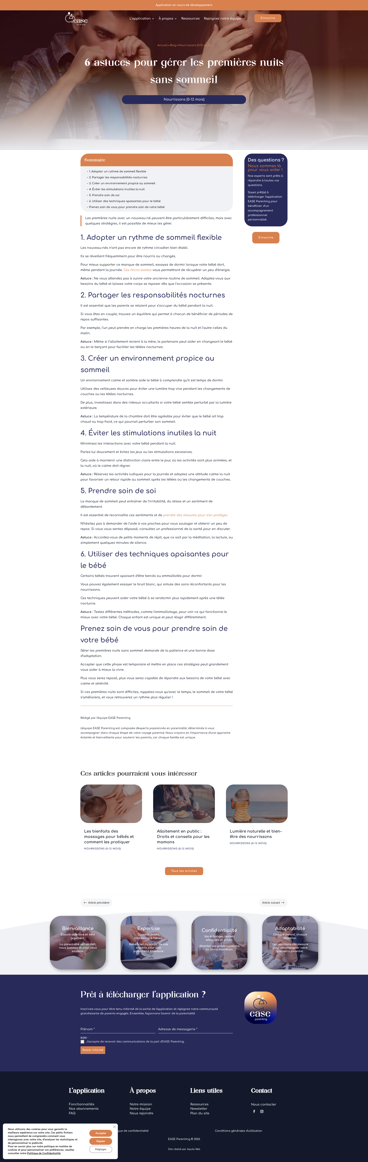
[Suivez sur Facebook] (254, 1111)
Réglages (100, 1149)
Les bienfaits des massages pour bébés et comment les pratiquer (109, 836)
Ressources (199, 1104)
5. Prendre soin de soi (102, 195)
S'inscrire (267, 18)
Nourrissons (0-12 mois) (195, 45)
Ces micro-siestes (138, 270)
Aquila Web (193, 1149)
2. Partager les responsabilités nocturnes (116, 177)
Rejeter (100, 1141)
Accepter (100, 1133)
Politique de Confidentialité (43, 1153)
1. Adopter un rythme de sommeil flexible (116, 171)
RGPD (84, 1038)
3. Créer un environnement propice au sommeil (120, 183)
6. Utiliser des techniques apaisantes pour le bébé (123, 201)
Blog (173, 45)
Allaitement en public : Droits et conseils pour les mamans (183, 836)
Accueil (162, 45)
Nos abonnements (84, 1108)
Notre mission (141, 1104)
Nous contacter (263, 1104)
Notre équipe (140, 1108)
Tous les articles (184, 871)
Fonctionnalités (81, 1104)
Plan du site (199, 1113)
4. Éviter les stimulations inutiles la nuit (115, 189)
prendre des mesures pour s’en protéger (195, 515)
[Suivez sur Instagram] (262, 1111)
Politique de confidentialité (129, 1130)
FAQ (72, 1113)
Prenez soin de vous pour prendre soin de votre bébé (125, 207)
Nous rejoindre (141, 1113)
